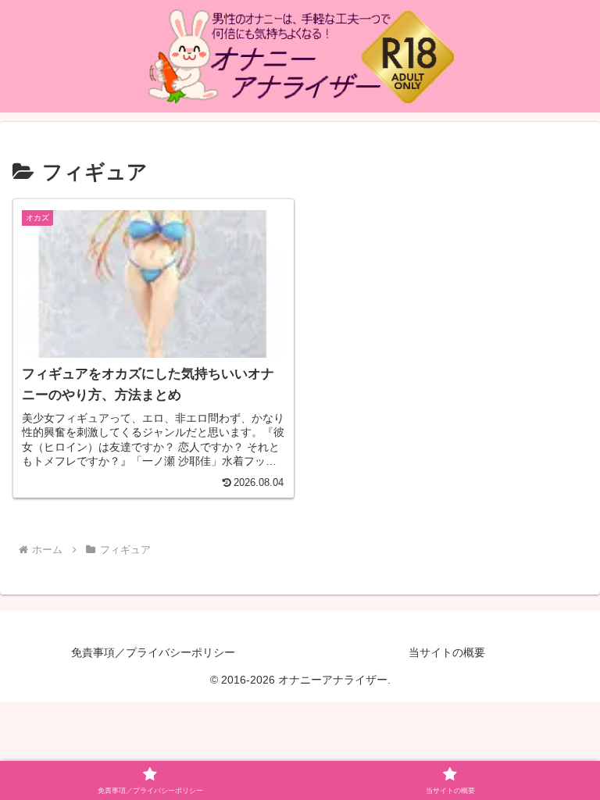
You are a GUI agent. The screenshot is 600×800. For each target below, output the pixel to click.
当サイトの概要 (447, 652)
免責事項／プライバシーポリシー (153, 652)
